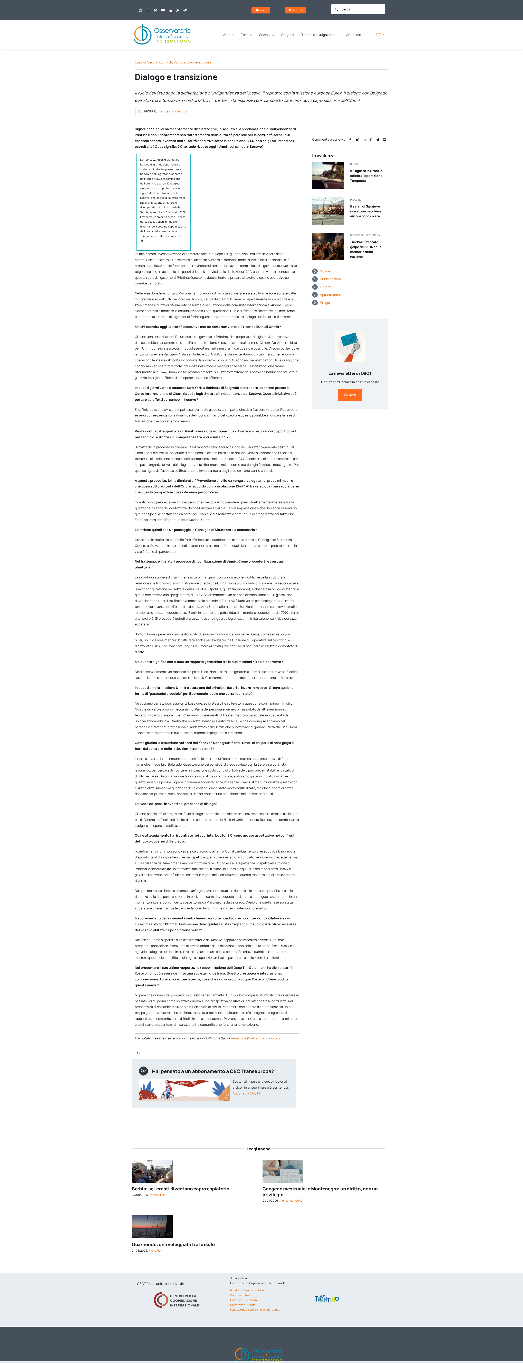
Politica (179, 62)
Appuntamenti (331, 294)
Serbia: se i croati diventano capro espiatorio (180, 1189)
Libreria (326, 287)
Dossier (326, 271)
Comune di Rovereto (243, 1300)
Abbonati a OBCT (246, 1093)
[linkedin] (170, 10)
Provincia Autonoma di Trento (249, 1290)
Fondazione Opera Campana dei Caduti (255, 1309)
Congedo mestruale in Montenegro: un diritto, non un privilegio (320, 1192)
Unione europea (199, 62)
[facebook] (148, 10)
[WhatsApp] (371, 139)
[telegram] (185, 10)
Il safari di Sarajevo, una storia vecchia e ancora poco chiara (365, 211)
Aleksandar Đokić (291, 1200)
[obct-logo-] (162, 22)
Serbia (152, 62)
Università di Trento (243, 1305)
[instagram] (140, 10)
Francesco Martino (172, 111)
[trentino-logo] (327, 1295)
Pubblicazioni (330, 279)
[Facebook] (350, 139)
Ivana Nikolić (158, 1195)
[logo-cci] (177, 1291)
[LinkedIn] (364, 139)
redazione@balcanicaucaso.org (255, 1038)
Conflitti (165, 62)
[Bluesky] (357, 139)
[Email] (384, 139)
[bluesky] (155, 10)
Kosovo (140, 62)
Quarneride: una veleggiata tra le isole (173, 1244)
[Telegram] (377, 139)
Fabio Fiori (155, 1250)
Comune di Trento (242, 1295)
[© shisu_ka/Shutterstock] (283, 1161)
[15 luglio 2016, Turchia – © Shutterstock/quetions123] (328, 234)
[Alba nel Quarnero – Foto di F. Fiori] (152, 1217)
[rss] (177, 10)
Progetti (326, 302)
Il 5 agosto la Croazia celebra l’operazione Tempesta (366, 176)
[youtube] (163, 10)
